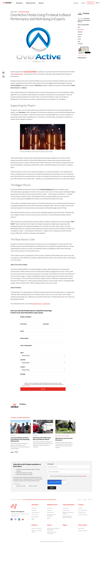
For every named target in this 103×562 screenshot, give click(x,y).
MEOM (61, 541)
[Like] (3, 73)
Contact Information (68, 504)
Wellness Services (30, 3)
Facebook (12, 519)
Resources (34, 525)
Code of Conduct (82, 514)
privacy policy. (27, 385)
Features (34, 510)
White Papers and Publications (51, 532)
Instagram (15, 519)
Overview (34, 508)
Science (83, 3)
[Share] (3, 77)
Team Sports (19, 3)
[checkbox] (28, 486)
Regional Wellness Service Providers (67, 516)
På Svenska (90, 499)
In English (79, 499)
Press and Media (82, 510)
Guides (79, 36)
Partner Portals (82, 525)
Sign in (33, 519)
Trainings (80, 43)
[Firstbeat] (7, 3)
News (79, 41)
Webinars (80, 31)
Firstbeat (86, 13)
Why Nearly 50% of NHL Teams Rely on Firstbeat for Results (42, 438)
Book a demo (35, 517)
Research (41, 3)
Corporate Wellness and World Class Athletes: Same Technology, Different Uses (20, 439)
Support (65, 525)
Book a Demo (66, 510)
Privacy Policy (81, 512)
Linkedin (19, 519)
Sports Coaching (82, 20)
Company (80, 504)
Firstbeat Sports (18, 74)
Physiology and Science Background (53, 529)
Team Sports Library (37, 528)
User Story (13, 11)
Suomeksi (85, 499)
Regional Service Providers (51, 515)
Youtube (23, 519)
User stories (87, 18)
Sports (59, 435)
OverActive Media (24, 11)
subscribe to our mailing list (41, 303)
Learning (75, 3)
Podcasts (80, 34)
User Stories (81, 29)
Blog (79, 27)
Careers (80, 508)
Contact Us (66, 508)
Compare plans (35, 512)
